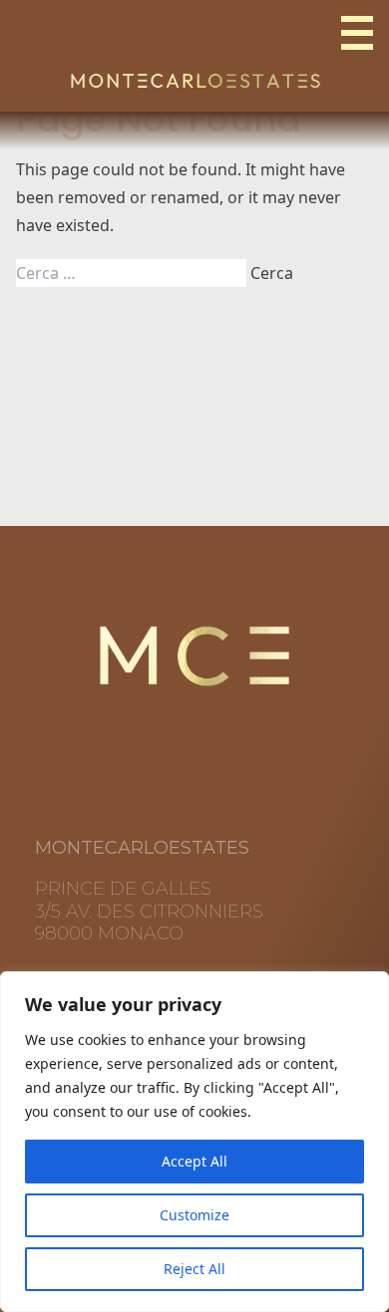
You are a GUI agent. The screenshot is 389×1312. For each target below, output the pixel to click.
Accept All (194, 1161)
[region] (194, 1141)
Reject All (194, 1268)
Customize (194, 1214)
